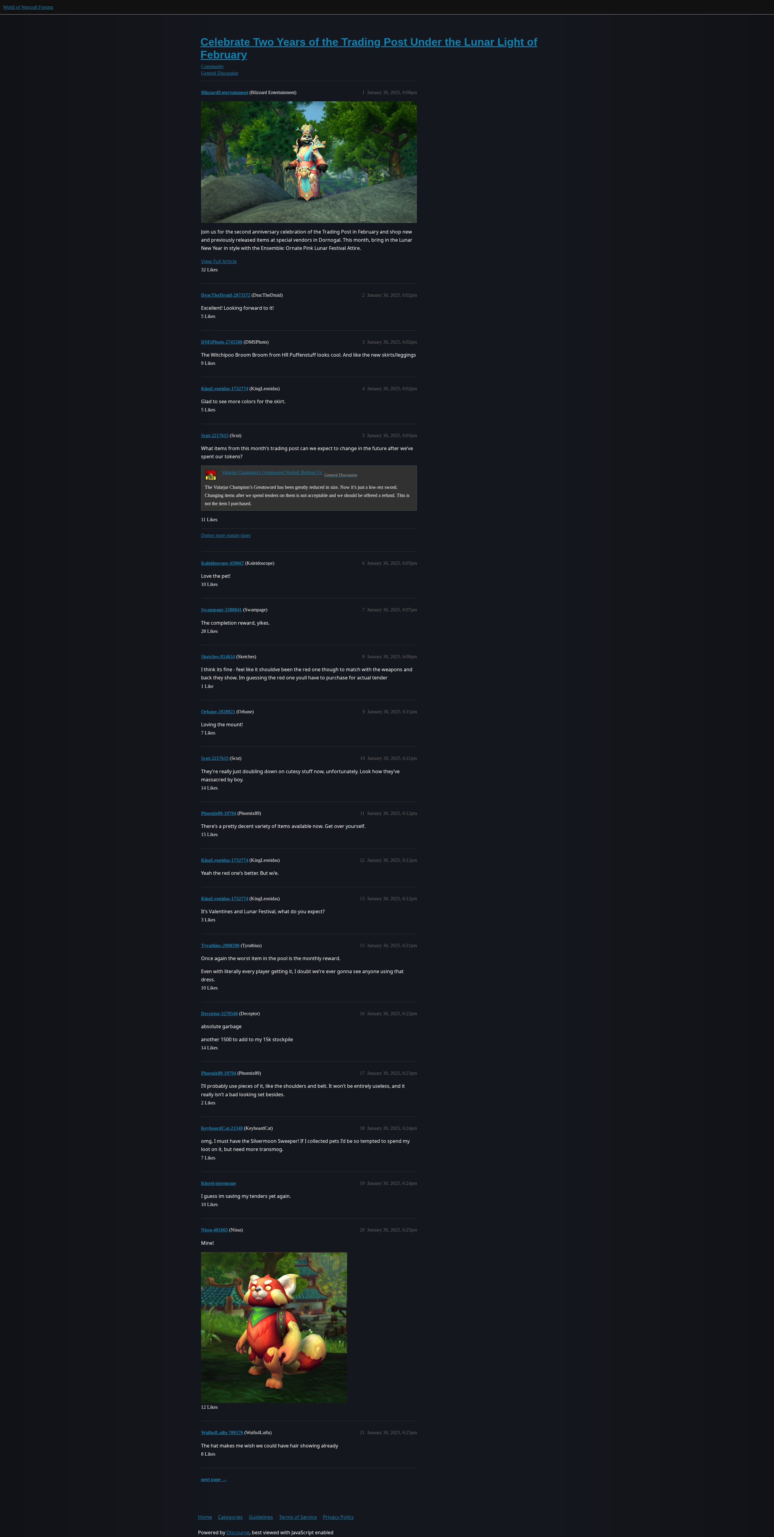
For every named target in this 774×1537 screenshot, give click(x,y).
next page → (214, 1479)
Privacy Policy (338, 1517)
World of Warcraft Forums (28, 7)
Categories (230, 1517)
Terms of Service (298, 1517)
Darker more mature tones (226, 535)
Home (205, 1517)
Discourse (237, 1532)
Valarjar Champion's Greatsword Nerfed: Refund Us (272, 472)
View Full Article (219, 261)
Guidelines (261, 1517)
